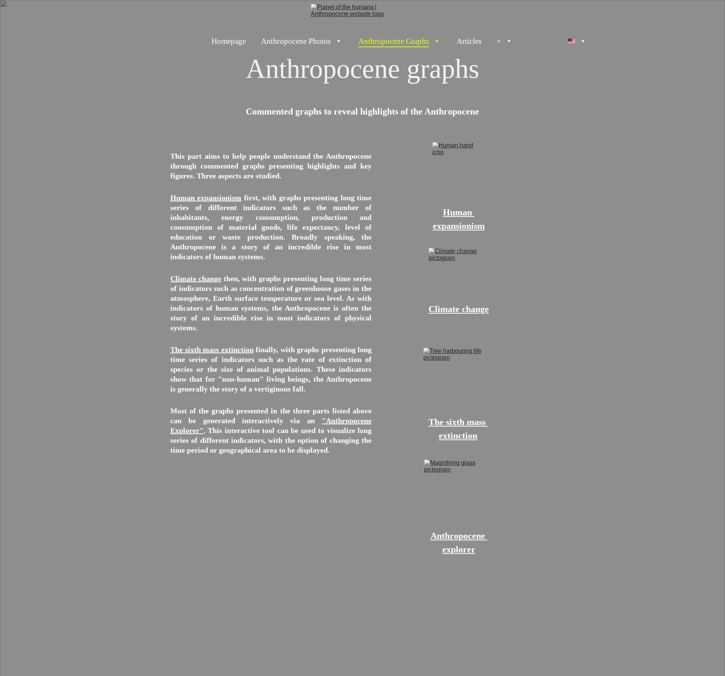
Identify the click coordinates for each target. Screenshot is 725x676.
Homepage (228, 41)
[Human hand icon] (458, 174)
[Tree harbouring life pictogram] (458, 381)
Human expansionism (205, 197)
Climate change (195, 278)
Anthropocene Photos (296, 41)
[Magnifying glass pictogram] (459, 494)
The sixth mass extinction (212, 349)
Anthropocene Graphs (393, 41)
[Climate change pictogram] (458, 275)
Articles (469, 41)
